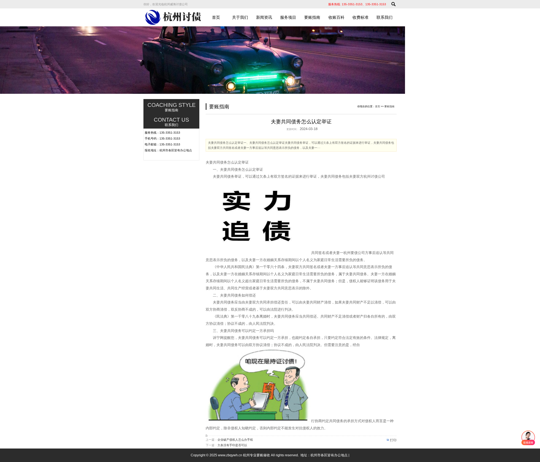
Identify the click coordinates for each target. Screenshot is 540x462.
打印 (393, 440)
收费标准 (360, 17)
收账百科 (336, 17)
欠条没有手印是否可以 (232, 445)
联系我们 (385, 17)
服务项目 (288, 17)
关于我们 (240, 17)
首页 (216, 17)
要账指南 (312, 17)
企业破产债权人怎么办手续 (235, 439)
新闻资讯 (264, 17)
